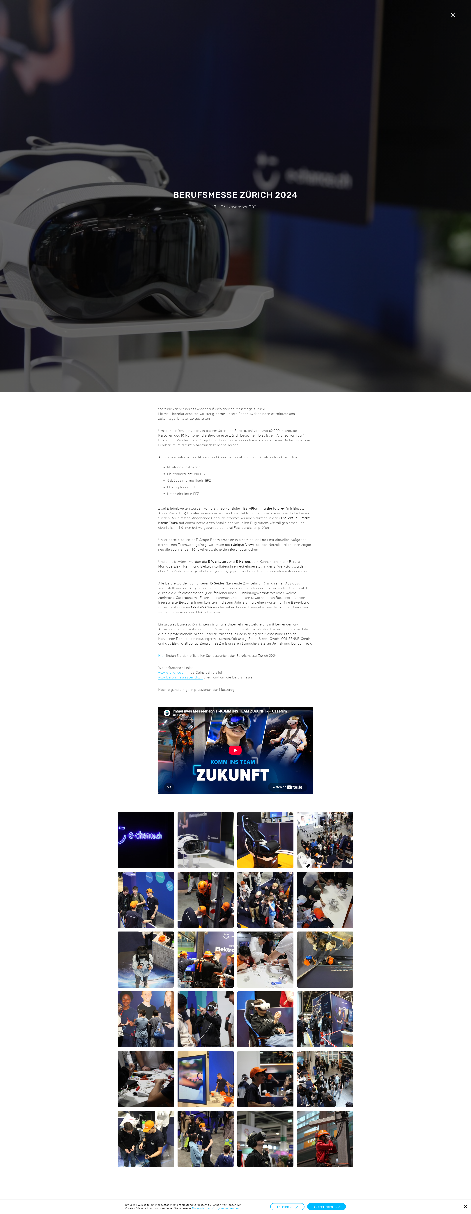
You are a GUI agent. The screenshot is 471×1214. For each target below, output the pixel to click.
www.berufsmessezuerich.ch (180, 677)
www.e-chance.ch (171, 672)
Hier (161, 655)
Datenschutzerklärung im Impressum (215, 1208)
